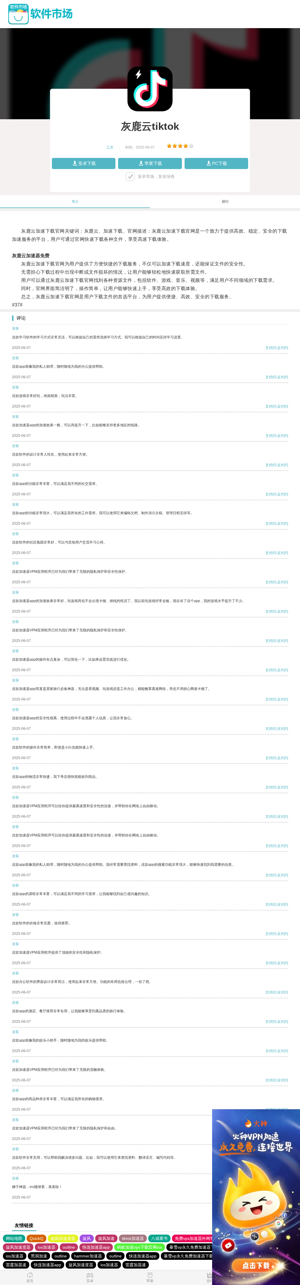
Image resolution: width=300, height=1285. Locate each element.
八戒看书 (159, 1238)
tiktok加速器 (133, 1238)
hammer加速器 (88, 1256)
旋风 (87, 1238)
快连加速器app (96, 1247)
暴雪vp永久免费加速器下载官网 (198, 1247)
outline (69, 1247)
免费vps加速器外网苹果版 (198, 1238)
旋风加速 (106, 1238)
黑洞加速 (39, 1256)
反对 (280, 348)
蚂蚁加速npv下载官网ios (139, 1247)
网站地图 (14, 1238)
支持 (268, 348)
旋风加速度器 (63, 1238)
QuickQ (36, 1238)
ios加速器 (46, 1247)
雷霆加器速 (16, 1264)
